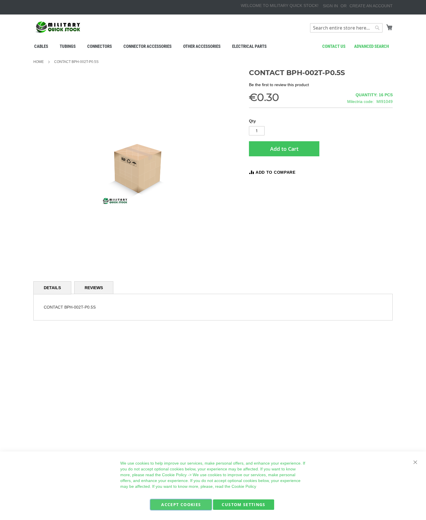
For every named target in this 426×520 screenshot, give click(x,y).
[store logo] (58, 27)
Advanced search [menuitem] (371, 46)
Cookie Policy (174, 474)
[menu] (213, 46)
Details (52, 287)
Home (38, 62)
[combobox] (346, 27)
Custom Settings (243, 504)
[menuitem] (41, 46)
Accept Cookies (181, 504)
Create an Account (371, 5)
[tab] (52, 287)
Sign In (330, 5)
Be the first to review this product (279, 84)
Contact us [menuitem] (333, 46)
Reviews (94, 287)
